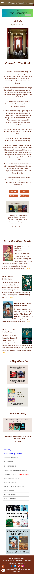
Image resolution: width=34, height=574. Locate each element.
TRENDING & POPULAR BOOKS (15, 470)
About (23, 558)
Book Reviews (8, 561)
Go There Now (17, 227)
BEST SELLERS (9, 490)
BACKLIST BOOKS (10, 498)
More (28, 268)
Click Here (17, 441)
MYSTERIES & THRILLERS (14, 486)
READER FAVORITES (11, 478)
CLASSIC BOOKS (10, 494)
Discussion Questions (17, 563)
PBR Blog (7, 450)
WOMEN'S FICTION (16, 474)
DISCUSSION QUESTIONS (13, 454)
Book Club (19, 561)
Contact (17, 558)
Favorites (27, 561)
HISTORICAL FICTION (12, 482)
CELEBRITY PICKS (11, 458)
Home (11, 558)
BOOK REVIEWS (10, 466)
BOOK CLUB (8, 462)
